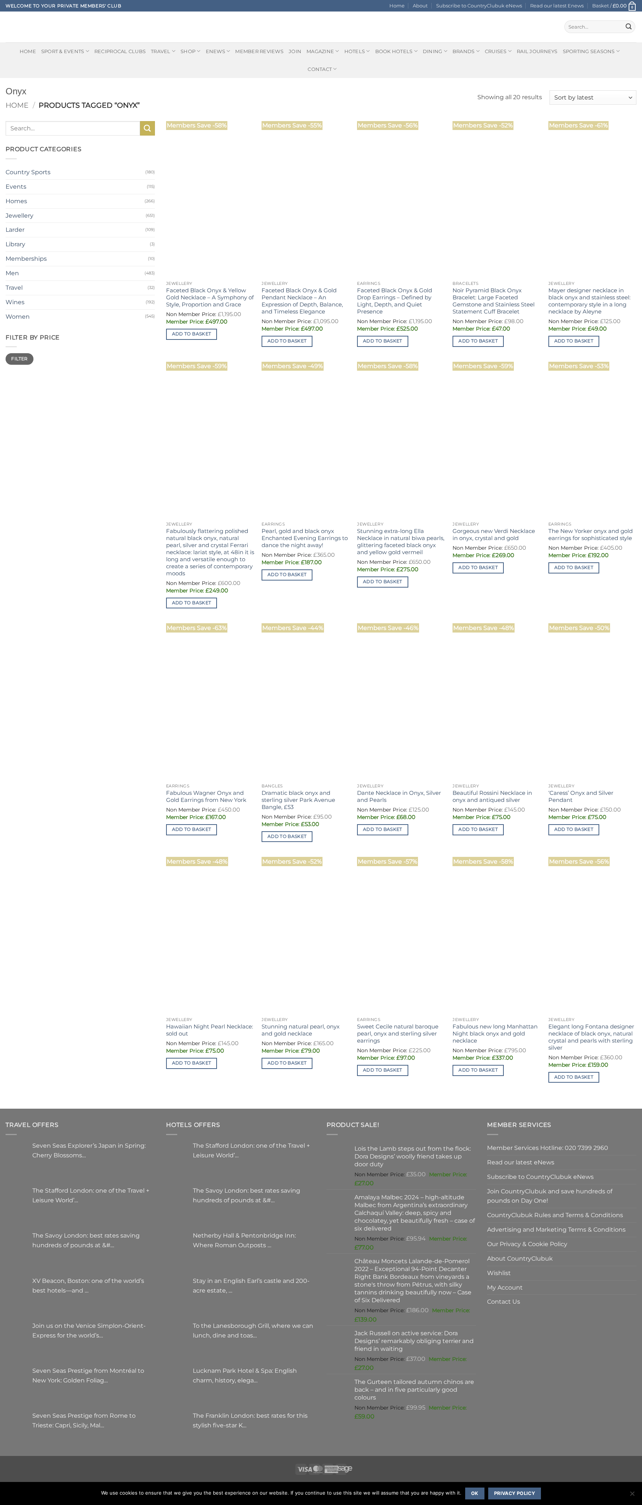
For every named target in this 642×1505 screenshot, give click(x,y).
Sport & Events (62, 51)
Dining (432, 51)
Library (15, 244)
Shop (188, 51)
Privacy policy (514, 1493)
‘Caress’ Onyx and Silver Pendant (580, 796)
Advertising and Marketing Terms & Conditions (556, 1229)
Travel (161, 51)
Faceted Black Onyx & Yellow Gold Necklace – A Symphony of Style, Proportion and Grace (210, 297)
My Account (505, 1287)
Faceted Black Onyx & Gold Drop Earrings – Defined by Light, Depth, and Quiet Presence (394, 301)
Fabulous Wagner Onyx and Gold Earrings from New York (206, 796)
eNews (215, 51)
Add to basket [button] (191, 334)
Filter (19, 358)
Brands (464, 51)
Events (16, 186)
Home (397, 6)
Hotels (354, 51)
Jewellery (19, 215)
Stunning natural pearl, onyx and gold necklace (301, 1030)
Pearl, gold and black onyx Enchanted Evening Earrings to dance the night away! (305, 538)
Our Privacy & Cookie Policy (527, 1244)
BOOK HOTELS (394, 51)
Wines (15, 302)
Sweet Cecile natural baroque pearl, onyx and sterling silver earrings (397, 1033)
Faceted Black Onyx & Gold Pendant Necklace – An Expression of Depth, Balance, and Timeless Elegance (302, 301)
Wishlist (499, 1273)
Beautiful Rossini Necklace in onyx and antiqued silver (492, 796)
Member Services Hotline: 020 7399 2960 (547, 1147)
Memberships (26, 258)
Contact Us (503, 1301)
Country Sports (28, 172)
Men (12, 273)
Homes (16, 201)
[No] (632, 1496)
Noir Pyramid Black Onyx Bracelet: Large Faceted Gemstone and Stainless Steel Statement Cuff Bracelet (494, 301)
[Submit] (628, 26)
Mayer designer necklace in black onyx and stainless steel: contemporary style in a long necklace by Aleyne (589, 301)
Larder (15, 229)
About (420, 6)
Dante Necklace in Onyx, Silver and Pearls (399, 796)
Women (18, 316)
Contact (320, 69)
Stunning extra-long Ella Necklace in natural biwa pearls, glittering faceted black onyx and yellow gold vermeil (400, 542)
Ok (475, 1493)
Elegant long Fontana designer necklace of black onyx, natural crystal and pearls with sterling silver (591, 1037)
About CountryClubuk (520, 1258)
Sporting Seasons (589, 51)
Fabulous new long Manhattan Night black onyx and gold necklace (495, 1033)
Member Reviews (259, 51)
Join (295, 51)
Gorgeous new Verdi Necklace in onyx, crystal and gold (494, 535)
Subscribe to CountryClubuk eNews (479, 6)
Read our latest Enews (557, 6)
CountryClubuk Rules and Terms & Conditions (555, 1215)
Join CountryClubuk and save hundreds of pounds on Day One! (549, 1196)
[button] (614, 6)
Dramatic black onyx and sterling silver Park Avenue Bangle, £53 (298, 800)
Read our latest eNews (520, 1162)
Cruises (496, 51)
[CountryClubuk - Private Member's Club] (37, 26)
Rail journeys (537, 51)
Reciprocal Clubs (120, 51)
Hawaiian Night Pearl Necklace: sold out (209, 1030)
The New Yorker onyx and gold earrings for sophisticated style (590, 535)
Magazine (320, 51)
